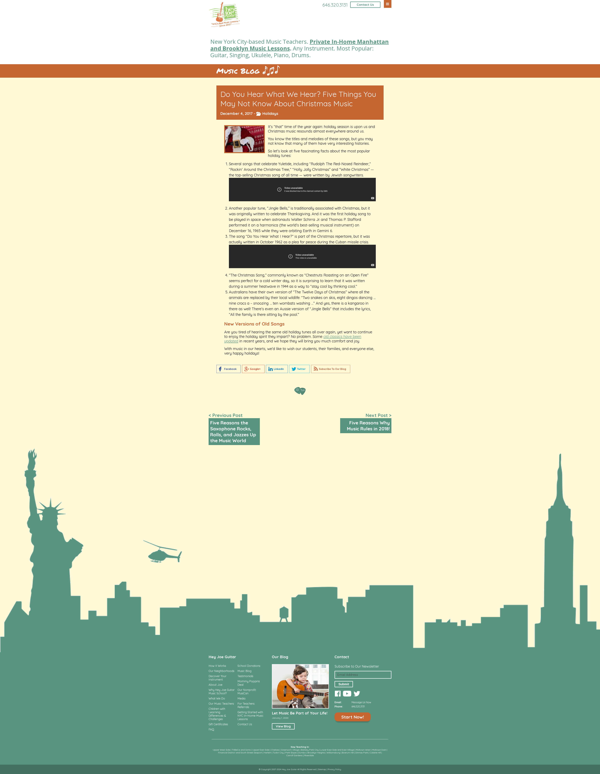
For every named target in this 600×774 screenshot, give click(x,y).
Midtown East (379, 749)
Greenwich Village (290, 749)
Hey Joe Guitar (222, 656)
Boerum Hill (348, 752)
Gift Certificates (218, 724)
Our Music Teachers (221, 703)
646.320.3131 (335, 5)
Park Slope (290, 752)
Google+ (255, 369)
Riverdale (309, 755)
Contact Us (365, 5)
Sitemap (322, 769)
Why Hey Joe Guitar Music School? (222, 691)
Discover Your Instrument (217, 677)
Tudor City (278, 752)
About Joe (215, 684)
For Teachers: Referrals (246, 705)
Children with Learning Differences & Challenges (217, 714)
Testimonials (245, 676)
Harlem (267, 752)
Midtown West (363, 749)
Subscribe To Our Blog (332, 369)
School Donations (249, 666)
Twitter (301, 369)
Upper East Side (261, 749)
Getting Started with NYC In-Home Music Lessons (250, 716)
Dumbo (302, 752)
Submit (343, 684)
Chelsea (275, 749)
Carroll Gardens (294, 755)
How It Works (217, 666)
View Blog (283, 726)
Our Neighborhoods (221, 671)
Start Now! (352, 717)
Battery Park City (310, 749)
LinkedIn (279, 369)
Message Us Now (361, 702)
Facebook (230, 369)
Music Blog (237, 70)
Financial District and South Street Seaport (240, 752)
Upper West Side (221, 749)
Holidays (270, 113)
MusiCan (243, 693)
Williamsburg (333, 752)
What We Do (217, 698)
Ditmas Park (361, 752)
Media (241, 698)
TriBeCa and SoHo (241, 749)
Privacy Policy (334, 769)
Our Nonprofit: (247, 690)
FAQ (211, 729)
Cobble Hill (375, 752)
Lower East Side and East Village (337, 749)
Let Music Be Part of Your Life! (299, 713)
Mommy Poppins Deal (249, 683)
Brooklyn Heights (316, 752)
